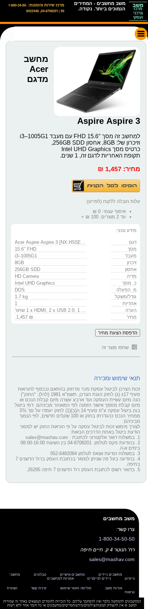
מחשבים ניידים (110, 574)
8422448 (32, 11)
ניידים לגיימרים (99, 578)
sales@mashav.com (112, 559)
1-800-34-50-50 (117, 539)
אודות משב (113, 588)
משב (138, 10)
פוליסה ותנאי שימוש (75, 588)
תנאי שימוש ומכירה (117, 378)
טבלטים (40, 574)
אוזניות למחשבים (60, 578)
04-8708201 (49, 11)
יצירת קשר (39, 588)
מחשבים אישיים (72, 574)
